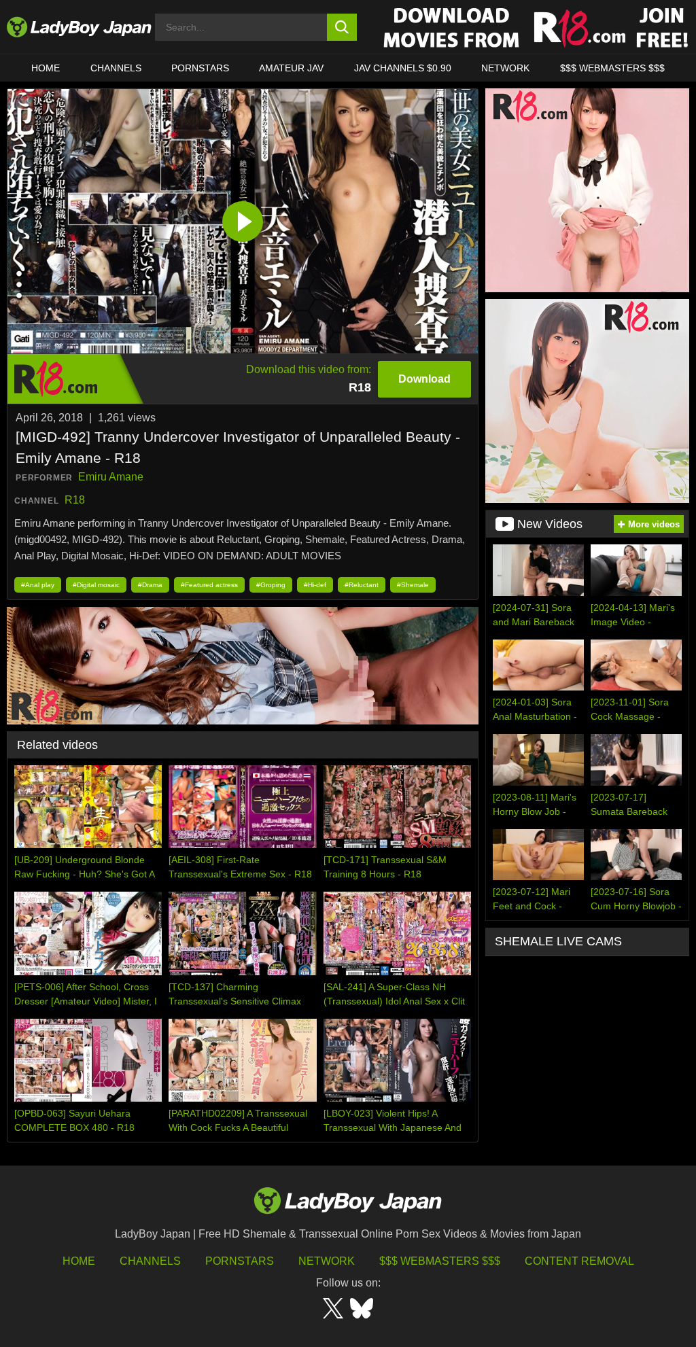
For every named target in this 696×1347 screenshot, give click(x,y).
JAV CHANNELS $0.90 (402, 68)
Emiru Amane (110, 477)
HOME (45, 68)
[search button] (342, 27)
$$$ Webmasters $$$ (439, 1261)
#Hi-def (315, 585)
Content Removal (579, 1261)
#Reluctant (362, 585)
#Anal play (37, 585)
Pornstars (200, 68)
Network (505, 68)
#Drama (150, 585)
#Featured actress (209, 585)
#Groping (270, 585)
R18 (75, 500)
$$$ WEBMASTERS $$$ (612, 68)
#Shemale (413, 585)
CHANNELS (115, 68)
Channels (150, 1261)
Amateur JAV (291, 68)
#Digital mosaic (96, 585)
